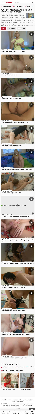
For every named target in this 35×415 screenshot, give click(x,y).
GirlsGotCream (21, 367)
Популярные (21, 28)
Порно (6, 2)
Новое (8, 413)
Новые (3, 28)
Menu (31, 409)
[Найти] (33, 2)
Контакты (17, 408)
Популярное (14, 413)
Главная (3, 413)
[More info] (33, 49)
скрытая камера (19, 6)
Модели (32, 413)
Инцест (28, 6)
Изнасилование (7, 6)
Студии (26, 413)
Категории (20, 413)
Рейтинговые (11, 28)
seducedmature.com (8, 367)
